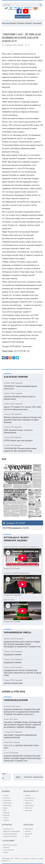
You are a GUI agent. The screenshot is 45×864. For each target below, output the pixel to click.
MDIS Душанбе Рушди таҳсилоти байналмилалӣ (18, 431)
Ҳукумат (28, 831)
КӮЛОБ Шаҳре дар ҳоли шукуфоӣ (18, 440)
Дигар (27, 836)
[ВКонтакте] (3, 357)
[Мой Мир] (13, 357)
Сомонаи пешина (22, 16)
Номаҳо (6, 820)
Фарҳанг (6, 815)
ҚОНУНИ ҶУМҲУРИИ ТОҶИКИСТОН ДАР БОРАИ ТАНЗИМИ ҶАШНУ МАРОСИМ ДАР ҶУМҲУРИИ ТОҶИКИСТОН (22, 758)
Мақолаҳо (28, 808)
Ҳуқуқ (5, 808)
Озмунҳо (6, 847)
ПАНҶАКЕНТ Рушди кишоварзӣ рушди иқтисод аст (20, 387)
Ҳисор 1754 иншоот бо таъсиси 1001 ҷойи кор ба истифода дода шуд (22, 408)
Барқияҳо (28, 810)
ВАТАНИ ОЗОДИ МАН (13, 683)
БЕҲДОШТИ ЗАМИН (13, 654)
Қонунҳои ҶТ (8, 829)
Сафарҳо (28, 803)
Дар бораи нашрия (10, 845)
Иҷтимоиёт (7, 800)
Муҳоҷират (7, 805)
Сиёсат (5, 795)
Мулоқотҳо (29, 800)
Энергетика (7, 803)
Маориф (6, 813)
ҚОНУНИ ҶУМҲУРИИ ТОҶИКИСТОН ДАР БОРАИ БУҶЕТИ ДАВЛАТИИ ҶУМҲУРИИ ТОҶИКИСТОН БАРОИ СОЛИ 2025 (22, 712)
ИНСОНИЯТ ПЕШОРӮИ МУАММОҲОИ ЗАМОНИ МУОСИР (20, 736)
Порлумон (28, 834)
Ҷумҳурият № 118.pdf (15, 523)
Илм (4, 810)
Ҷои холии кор (8, 850)
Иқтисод (6, 798)
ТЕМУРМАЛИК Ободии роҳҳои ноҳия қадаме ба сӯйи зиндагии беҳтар (20, 449)
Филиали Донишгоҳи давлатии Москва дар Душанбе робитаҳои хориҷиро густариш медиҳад (22, 419)
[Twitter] (17, 357)
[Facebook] (6, 357)
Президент (29, 829)
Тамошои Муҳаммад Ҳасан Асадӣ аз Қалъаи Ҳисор (19, 397)
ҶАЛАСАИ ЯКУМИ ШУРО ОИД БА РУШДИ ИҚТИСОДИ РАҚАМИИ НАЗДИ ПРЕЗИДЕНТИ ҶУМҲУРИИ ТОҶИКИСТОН (22, 644)
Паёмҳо (27, 795)
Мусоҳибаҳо (29, 805)
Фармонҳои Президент (11, 831)
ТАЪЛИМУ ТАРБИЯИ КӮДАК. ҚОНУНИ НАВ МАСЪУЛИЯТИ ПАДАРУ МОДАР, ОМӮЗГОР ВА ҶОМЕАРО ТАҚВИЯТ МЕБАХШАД (22, 724)
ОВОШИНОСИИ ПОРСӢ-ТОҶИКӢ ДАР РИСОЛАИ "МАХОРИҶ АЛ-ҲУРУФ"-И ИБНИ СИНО (22, 673)
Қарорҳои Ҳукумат (10, 834)
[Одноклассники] (10, 357)
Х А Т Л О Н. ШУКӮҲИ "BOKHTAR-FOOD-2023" (21, 746)
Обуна (5, 852)
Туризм (5, 818)
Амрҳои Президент (10, 836)
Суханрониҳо (30, 798)
